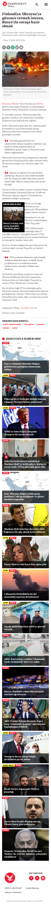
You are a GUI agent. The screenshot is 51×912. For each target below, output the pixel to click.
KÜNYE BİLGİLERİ (13, 888)
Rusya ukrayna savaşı (12, 324)
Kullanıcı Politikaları (13, 893)
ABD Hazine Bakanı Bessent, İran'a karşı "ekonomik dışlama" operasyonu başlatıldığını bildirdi (24, 724)
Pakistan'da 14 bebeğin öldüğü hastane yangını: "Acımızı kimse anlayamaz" (25, 400)
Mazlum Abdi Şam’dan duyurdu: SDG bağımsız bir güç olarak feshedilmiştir (25, 530)
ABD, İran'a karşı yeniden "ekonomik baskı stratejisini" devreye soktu (24, 660)
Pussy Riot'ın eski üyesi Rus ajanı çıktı (25, 564)
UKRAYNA (40, 324)
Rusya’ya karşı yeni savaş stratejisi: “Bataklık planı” (13, 226)
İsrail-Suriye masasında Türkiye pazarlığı (21, 790)
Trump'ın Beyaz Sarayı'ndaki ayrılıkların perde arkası (20, 758)
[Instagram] (43, 878)
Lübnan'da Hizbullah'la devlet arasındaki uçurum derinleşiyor (21, 595)
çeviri (14, 328)
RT (31, 308)
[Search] (37, 4)
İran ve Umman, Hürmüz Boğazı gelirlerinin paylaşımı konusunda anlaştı (22, 367)
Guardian (25, 308)
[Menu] (46, 4)
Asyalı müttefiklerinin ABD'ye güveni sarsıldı (24, 628)
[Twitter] (37, 878)
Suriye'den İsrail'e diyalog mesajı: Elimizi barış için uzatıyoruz (22, 823)
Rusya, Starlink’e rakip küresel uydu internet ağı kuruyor (24, 693)
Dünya (5, 343)
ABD (38, 104)
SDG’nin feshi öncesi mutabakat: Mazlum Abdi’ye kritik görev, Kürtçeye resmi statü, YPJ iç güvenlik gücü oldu (25, 464)
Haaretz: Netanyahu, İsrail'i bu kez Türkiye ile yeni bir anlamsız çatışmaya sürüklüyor (25, 854)
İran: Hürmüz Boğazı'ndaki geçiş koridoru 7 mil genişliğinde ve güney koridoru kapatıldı (24, 497)
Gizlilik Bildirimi (32, 888)
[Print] (21, 47)
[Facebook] (31, 878)
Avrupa (6, 328)
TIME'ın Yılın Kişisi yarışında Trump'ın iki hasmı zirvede (20, 433)
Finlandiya (29, 324)
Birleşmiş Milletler (10, 104)
